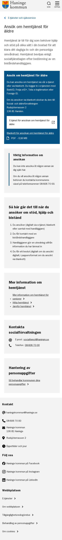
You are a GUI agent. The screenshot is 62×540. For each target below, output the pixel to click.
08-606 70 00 (13, 421)
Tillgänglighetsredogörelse (16, 515)
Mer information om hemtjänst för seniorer (31, 297)
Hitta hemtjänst (21, 302)
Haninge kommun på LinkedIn (22, 480)
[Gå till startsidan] (14, 7)
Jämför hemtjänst (22, 306)
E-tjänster (7, 498)
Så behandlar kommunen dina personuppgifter (24, 382)
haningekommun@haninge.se (21, 412)
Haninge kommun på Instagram (23, 471)
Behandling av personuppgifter (18, 523)
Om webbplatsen (11, 506)
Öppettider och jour (16, 446)
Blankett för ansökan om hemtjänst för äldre (30, 133)
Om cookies (8, 531)
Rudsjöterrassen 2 (16, 438)
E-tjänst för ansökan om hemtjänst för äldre (29, 122)
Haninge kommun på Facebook (23, 463)
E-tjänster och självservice (22, 18)
